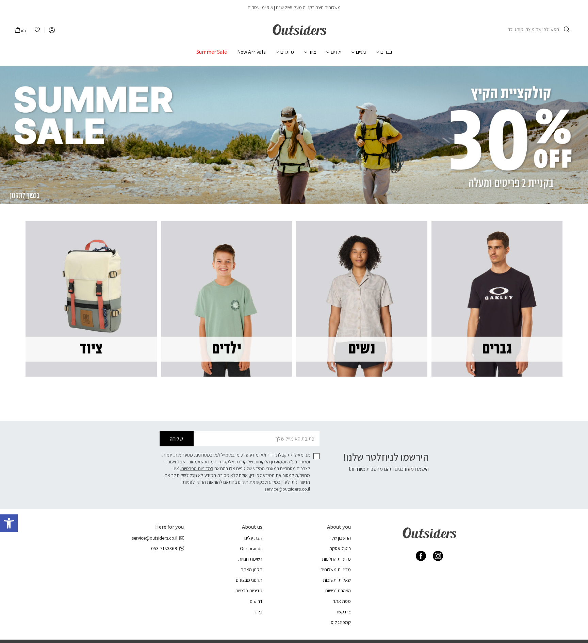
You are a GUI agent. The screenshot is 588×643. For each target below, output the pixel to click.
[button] (9, 523)
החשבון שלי (340, 538)
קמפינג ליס (341, 622)
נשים (361, 52)
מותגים (287, 52)
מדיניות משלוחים (336, 569)
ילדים (336, 52)
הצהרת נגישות (338, 591)
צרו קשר (343, 612)
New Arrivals (251, 52)
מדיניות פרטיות (248, 591)
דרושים (256, 601)
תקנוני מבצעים (249, 580)
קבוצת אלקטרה (232, 462)
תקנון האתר (251, 569)
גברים (386, 52)
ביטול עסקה (340, 548)
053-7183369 (164, 548)
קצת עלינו (253, 538)
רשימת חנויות (250, 559)
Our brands (251, 548)
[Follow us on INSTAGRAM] (438, 556)
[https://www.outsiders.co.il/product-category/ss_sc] (294, 135)
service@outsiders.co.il (287, 489)
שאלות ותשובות (337, 580)
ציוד (312, 52)
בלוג (258, 612)
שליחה (176, 438)
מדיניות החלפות (336, 559)
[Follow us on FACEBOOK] (421, 556)
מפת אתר (342, 601)
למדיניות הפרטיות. (196, 468)
